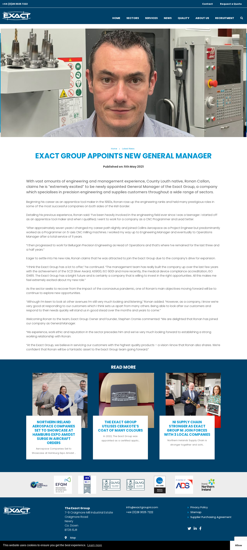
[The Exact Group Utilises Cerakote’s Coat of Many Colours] (123, 416)
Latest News (128, 148)
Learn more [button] (94, 545)
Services (151, 18)
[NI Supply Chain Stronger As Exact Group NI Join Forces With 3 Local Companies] (190, 416)
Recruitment (224, 18)
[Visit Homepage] (17, 15)
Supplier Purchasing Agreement (210, 517)
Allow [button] (238, 545)
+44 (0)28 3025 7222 (15, 4)
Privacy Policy (199, 507)
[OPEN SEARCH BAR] (241, 17)
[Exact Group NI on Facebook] (200, 528)
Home (116, 18)
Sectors (132, 18)
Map (72, 538)
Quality (183, 18)
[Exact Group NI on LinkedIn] (195, 528)
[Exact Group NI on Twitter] (189, 528)
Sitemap (195, 512)
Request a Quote (231, 4)
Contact (207, 4)
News (168, 18)
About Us (202, 18)
